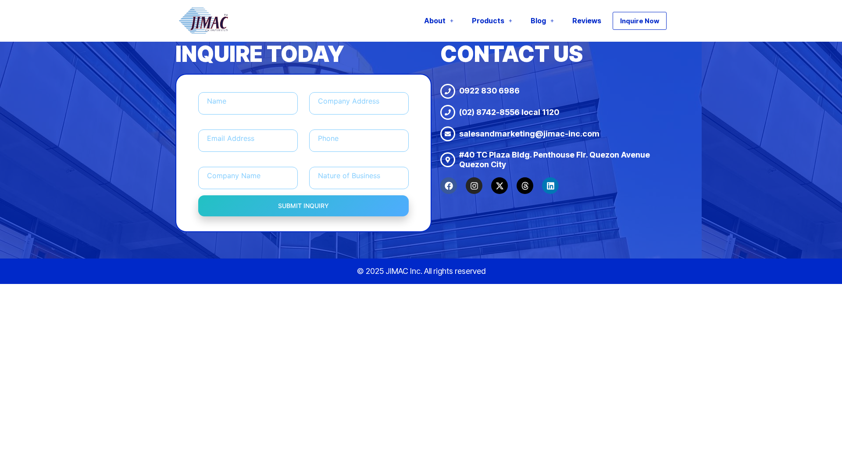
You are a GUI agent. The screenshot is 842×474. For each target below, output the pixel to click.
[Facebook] (448, 185)
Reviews (586, 20)
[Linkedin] (550, 185)
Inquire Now (639, 21)
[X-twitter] (499, 185)
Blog (538, 20)
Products (488, 20)
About (435, 20)
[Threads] (525, 185)
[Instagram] (474, 185)
